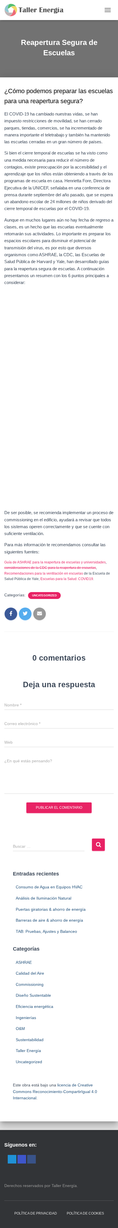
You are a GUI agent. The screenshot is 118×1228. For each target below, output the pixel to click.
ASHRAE (24, 962)
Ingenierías (26, 1017)
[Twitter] (12, 1159)
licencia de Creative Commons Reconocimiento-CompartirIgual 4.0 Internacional (55, 1091)
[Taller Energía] (36, 10)
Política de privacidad (35, 1213)
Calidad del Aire (30, 973)
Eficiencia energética (34, 1006)
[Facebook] (31, 1159)
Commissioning (30, 984)
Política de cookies (85, 1213)
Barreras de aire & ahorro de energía (49, 920)
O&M (20, 1028)
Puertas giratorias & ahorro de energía (51, 909)
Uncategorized (44, 595)
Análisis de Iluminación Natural (43, 898)
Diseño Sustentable (33, 995)
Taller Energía (28, 1050)
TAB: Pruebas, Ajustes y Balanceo (46, 931)
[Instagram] (21, 1159)
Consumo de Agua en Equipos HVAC (49, 887)
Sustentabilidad (30, 1039)
